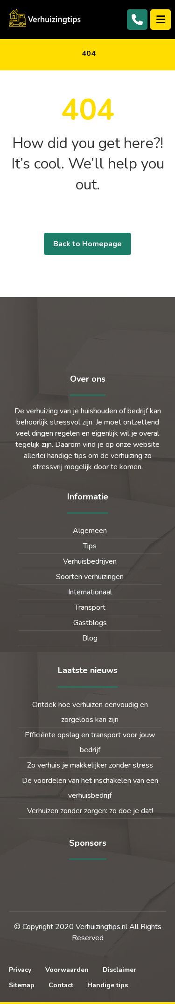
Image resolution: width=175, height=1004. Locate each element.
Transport (90, 607)
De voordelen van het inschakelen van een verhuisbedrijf (90, 788)
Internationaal (90, 592)
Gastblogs (90, 623)
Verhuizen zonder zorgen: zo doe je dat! (90, 811)
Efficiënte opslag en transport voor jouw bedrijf (90, 742)
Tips (90, 546)
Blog (90, 638)
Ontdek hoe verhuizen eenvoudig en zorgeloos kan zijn (90, 712)
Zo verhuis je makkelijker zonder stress (90, 765)
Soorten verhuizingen (90, 577)
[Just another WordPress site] (46, 18)
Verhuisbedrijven (90, 561)
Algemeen (90, 531)
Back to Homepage (87, 244)
